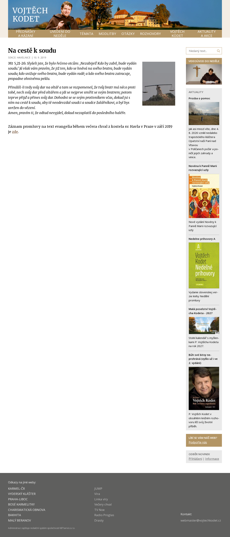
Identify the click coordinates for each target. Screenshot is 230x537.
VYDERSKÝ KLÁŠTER (22, 494)
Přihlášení (195, 459)
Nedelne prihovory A (202, 239)
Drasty (99, 520)
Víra (97, 494)
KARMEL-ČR (16, 488)
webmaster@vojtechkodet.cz (201, 520)
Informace (212, 459)
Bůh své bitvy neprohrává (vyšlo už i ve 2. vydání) (203, 359)
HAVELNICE (23, 57)
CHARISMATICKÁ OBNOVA (26, 510)
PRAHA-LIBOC (18, 499)
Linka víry (101, 499)
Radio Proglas (104, 515)
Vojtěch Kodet (30, 14)
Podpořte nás (198, 442)
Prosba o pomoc (199, 98)
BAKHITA (14, 515)
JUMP (98, 488)
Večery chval (103, 504)
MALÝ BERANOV (19, 520)
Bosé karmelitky (21, 504)
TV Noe (99, 510)
